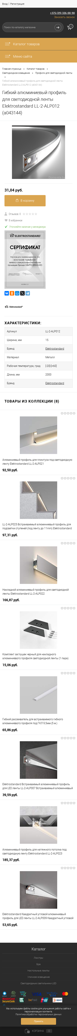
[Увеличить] (38, 152)
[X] (22, 293)
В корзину (27, 200)
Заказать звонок (64, 17)
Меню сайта (22, 56)
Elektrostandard (54, 348)
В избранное (15, 220)
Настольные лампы (38, 970)
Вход (4, 3)
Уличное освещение (38, 977)
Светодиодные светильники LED (38, 983)
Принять (38, 1021)
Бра (38, 964)
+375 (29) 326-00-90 (62, 13)
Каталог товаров (26, 44)
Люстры (38, 957)
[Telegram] (27, 293)
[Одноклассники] (12, 293)
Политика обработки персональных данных (38, 1014)
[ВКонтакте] (6, 293)
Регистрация (17, 3)
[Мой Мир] (17, 293)
